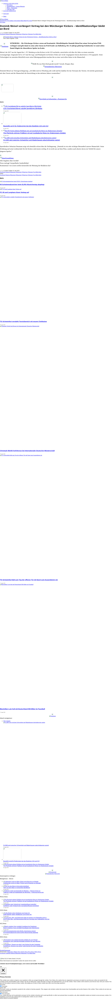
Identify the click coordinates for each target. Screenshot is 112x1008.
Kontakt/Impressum (9, 11)
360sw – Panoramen (12, 8)
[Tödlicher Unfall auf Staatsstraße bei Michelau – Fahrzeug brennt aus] (21, 890)
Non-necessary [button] (4, 992)
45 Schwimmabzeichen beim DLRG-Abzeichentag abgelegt (22, 184)
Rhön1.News (17, 951)
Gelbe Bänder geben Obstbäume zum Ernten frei (17, 914)
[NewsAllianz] (4, 0)
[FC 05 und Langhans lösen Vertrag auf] (10, 189)
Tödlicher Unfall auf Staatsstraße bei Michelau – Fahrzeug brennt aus (23, 892)
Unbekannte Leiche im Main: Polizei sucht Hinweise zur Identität (22, 883)
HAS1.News (24, 951)
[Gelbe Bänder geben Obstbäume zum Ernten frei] (16, 913)
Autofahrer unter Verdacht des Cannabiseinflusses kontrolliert (21, 905)
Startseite (2, 20)
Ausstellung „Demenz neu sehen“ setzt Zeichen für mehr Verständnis (23, 946)
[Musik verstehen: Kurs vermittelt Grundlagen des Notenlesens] (20, 926)
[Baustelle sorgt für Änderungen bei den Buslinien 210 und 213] (12, 124)
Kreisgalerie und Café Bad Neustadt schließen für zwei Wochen (21, 941)
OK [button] (1, 966)
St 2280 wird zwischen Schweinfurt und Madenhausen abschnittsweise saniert (31, 140)
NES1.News (37, 951)
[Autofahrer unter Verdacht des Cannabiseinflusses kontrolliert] (19, 904)
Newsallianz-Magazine (10, 3)
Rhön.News (10, 951)
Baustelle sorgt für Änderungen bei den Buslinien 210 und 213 (25, 126)
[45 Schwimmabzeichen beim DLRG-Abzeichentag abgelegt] (16, 181)
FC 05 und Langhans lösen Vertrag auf (14, 192)
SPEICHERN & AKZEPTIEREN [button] (9, 998)
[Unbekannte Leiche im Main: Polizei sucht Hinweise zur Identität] (20, 881)
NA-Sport (29, 20)
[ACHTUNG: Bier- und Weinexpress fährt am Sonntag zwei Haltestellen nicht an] (24, 917)
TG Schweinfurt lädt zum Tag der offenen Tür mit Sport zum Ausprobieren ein (29, 580)
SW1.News (10, 5)
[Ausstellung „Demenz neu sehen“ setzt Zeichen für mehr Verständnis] (21, 944)
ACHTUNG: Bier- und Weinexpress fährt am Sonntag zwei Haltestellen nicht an (26, 919)
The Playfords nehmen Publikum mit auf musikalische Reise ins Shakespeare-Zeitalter (34, 133)
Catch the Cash (10, 9)
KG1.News (31, 951)
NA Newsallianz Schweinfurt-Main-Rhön (16, 20)
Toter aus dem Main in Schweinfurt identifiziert (16, 887)
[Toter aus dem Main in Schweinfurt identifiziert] (16, 886)
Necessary (4, 986)
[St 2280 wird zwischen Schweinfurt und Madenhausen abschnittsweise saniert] (29, 138)
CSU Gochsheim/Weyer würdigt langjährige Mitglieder (22, 108)
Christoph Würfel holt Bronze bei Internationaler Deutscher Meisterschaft (27, 451)
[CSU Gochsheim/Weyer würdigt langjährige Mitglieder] (22, 106)
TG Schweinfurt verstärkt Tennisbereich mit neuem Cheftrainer (23, 321)
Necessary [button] (2, 984)
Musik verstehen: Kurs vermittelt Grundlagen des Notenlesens (21, 928)
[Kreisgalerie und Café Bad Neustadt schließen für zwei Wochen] (20, 939)
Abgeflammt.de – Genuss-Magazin (16, 6)
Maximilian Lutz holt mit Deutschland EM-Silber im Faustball (22, 709)
